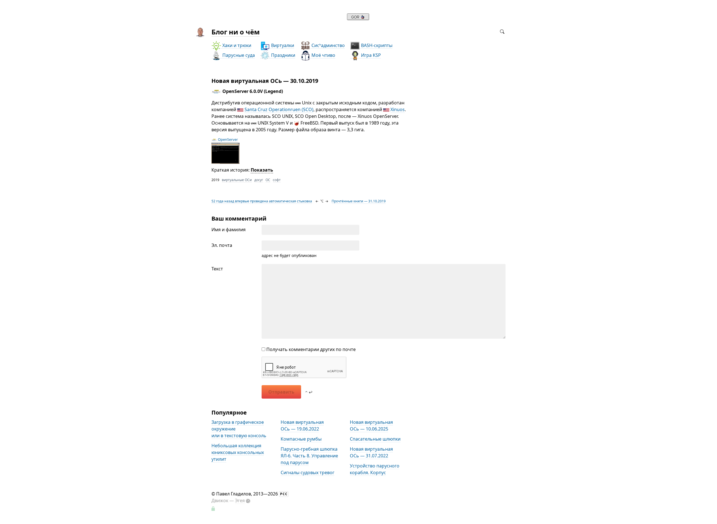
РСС (284, 494)
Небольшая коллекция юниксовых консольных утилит (237, 452)
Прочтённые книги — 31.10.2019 (359, 201)
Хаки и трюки (236, 45)
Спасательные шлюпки (375, 439)
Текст (217, 269)
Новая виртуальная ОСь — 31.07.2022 (371, 452)
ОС (268, 179)
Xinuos (397, 109)
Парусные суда (238, 55)
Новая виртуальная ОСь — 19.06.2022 (302, 425)
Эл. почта (221, 245)
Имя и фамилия (228, 229)
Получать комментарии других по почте (310, 349)
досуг (258, 179)
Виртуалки (282, 45)
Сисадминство (327, 45)
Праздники (282, 55)
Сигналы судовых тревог (307, 472)
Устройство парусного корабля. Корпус (374, 469)
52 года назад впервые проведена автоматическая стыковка (261, 201)
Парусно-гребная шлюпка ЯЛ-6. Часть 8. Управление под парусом (309, 455)
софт (277, 179)
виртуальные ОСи (237, 179)
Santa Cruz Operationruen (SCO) (279, 109)
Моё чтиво (322, 55)
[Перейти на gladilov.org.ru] (358, 18)
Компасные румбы (301, 439)
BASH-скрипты (376, 45)
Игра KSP (370, 55)
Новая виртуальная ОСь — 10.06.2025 (371, 425)
